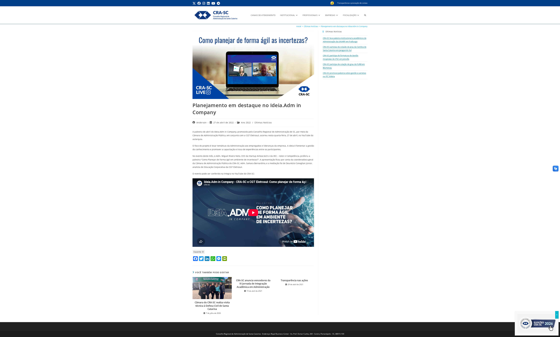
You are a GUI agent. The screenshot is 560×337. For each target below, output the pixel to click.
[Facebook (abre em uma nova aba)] (199, 3)
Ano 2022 (246, 122)
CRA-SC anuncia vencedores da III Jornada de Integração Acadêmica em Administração (253, 284)
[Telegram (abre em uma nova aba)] (218, 3)
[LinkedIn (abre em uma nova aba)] (208, 3)
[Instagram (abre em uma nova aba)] (204, 3)
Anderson (201, 122)
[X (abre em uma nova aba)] (194, 3)
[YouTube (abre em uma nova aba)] (213, 3)
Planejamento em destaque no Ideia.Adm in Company (344, 26)
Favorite (198, 251)
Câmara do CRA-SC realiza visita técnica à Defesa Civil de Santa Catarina (212, 306)
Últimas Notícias (263, 122)
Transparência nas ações (294, 280)
